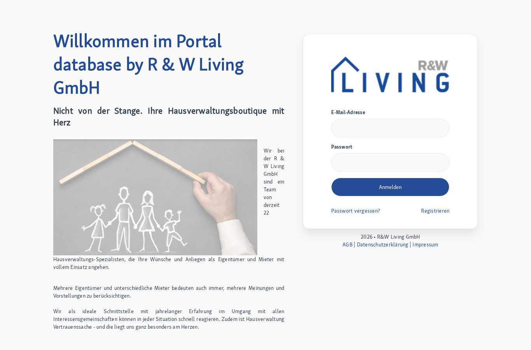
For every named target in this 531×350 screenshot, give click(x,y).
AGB (347, 244)
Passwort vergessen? (355, 210)
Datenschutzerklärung (383, 244)
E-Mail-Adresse (348, 112)
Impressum (425, 244)
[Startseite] (390, 75)
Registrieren (435, 210)
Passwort (341, 147)
